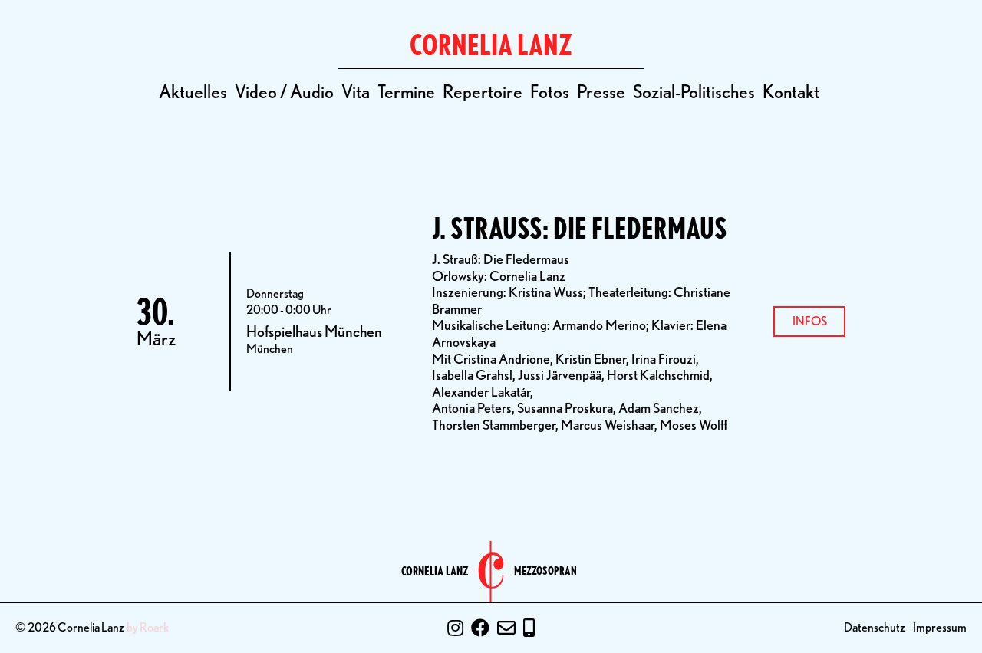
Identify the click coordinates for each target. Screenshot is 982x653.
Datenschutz (874, 627)
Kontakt (791, 92)
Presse (601, 92)
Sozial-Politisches (694, 92)
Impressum (940, 627)
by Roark (148, 628)
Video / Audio (284, 92)
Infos (810, 321)
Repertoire (482, 92)
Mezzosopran (545, 571)
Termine (406, 92)
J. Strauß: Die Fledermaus (579, 228)
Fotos (549, 92)
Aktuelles (193, 92)
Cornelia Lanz (434, 572)
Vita (355, 92)
